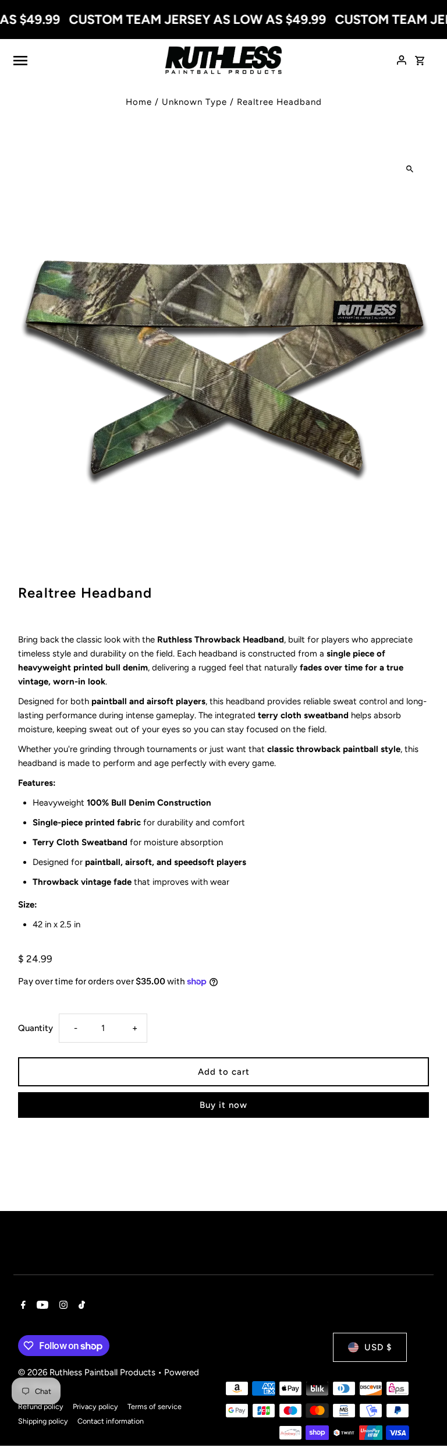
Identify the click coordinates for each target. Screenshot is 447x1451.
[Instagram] (62, 1306)
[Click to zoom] (410, 169)
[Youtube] (41, 1306)
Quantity (35, 1028)
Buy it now (223, 1105)
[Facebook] (22, 1306)
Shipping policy (43, 1421)
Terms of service (154, 1406)
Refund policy (40, 1406)
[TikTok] (80, 1306)
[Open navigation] (85, 60)
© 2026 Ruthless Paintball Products (88, 1372)
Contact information (110, 1421)
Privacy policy (95, 1406)
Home (139, 102)
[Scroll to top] (422, 1420)
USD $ (378, 1347)
